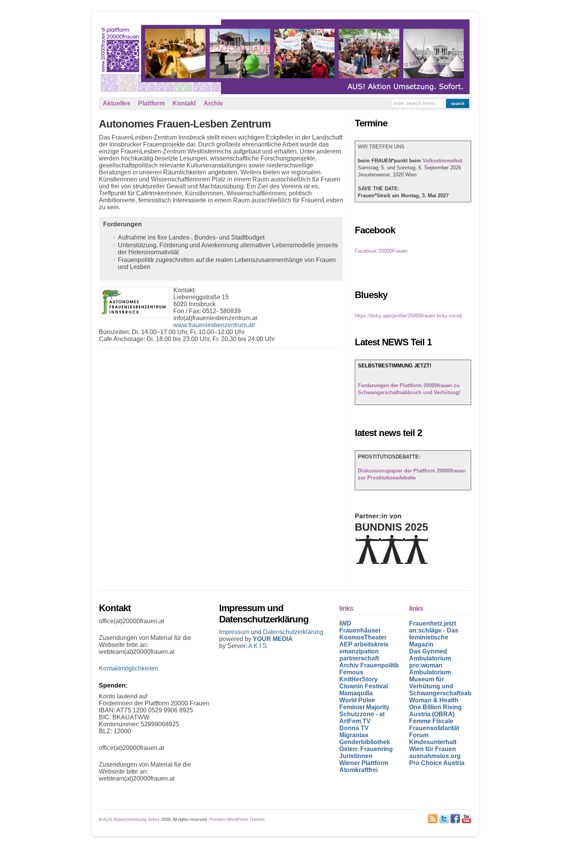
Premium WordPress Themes (237, 819)
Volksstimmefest (442, 161)
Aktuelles (116, 103)
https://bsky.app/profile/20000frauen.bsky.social (408, 316)
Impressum (235, 632)
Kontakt (184, 103)
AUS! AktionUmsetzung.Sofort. (131, 819)
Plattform (151, 103)
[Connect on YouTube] (466, 818)
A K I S (257, 646)
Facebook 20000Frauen (381, 251)
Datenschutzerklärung (293, 632)
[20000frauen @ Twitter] (444, 818)
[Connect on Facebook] (455, 818)
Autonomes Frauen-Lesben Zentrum (185, 124)
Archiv (213, 103)
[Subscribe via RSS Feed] (432, 818)
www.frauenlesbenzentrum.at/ (214, 325)
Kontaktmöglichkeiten (128, 668)
